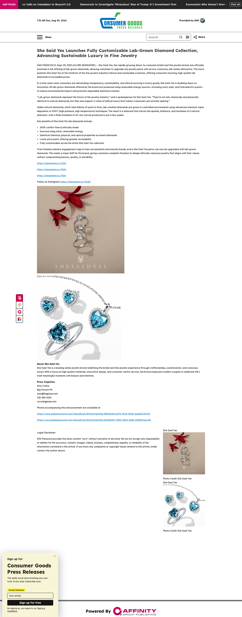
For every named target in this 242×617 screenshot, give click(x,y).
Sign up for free (30, 602)
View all (235, 4)
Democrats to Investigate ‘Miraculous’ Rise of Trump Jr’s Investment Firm (128, 4)
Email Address (16, 590)
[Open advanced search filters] (187, 37)
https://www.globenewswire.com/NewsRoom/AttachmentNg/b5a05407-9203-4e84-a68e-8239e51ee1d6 (94, 420)
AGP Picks (9, 4)
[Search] (180, 37)
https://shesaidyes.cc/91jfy (51, 169)
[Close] (54, 556)
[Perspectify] (19, 305)
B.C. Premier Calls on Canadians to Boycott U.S (40, 4)
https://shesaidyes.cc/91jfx (51, 163)
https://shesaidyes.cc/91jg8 (75, 181)
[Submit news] (19, 298)
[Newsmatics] (19, 319)
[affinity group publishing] (19, 312)
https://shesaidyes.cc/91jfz (51, 175)
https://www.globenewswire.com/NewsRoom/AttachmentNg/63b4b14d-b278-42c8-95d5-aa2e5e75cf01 (93, 413)
